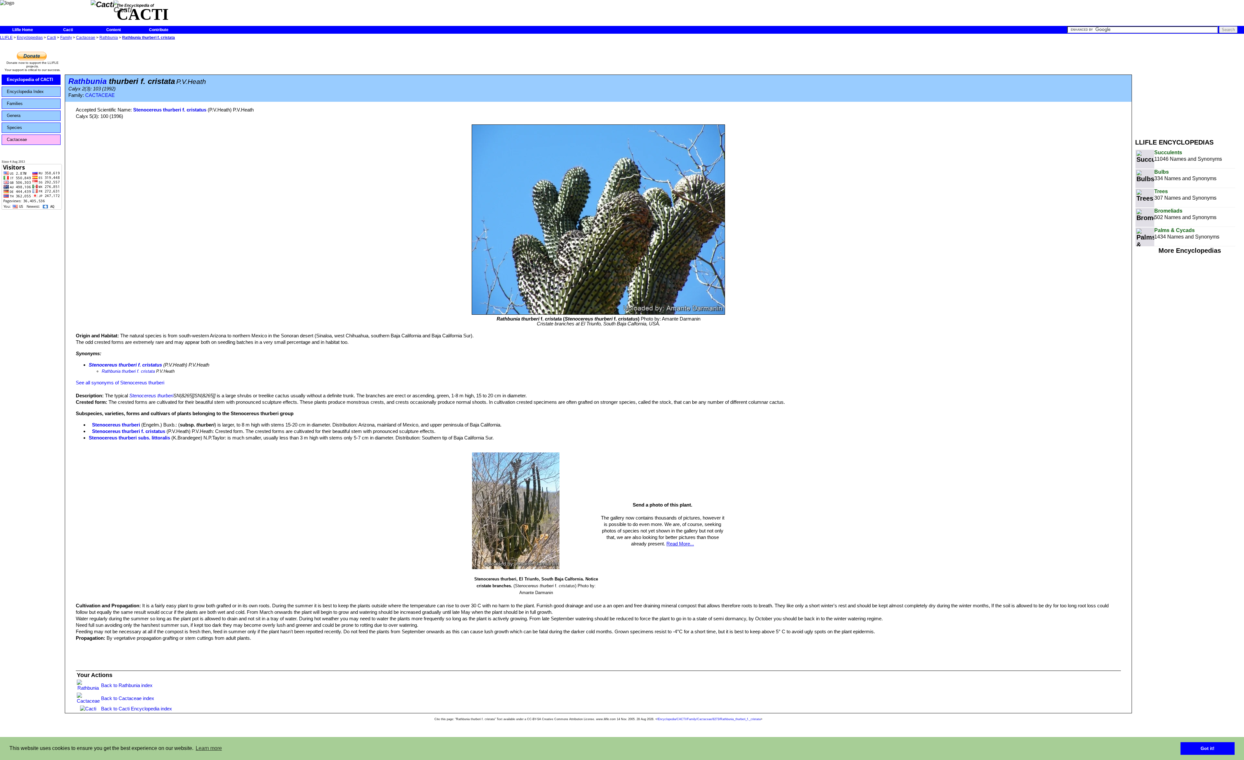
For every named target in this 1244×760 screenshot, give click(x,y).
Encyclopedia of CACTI (30, 79)
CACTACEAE (100, 95)
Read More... (680, 543)
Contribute (158, 30)
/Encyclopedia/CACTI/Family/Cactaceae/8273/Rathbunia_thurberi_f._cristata (709, 719)
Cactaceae (85, 37)
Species (14, 127)
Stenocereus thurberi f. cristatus (169, 109)
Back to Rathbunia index (127, 685)
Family (66, 37)
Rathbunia (108, 37)
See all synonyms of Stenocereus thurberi (120, 382)
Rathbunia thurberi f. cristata (148, 37)
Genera (13, 115)
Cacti (68, 30)
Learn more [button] (209, 748)
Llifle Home (22, 30)
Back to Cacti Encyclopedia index (136, 708)
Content (113, 30)
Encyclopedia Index (25, 91)
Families (15, 103)
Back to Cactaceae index (127, 698)
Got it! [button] (1208, 748)
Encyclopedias (30, 37)
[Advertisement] (1189, 86)
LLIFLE (6, 37)
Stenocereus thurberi (151, 395)
